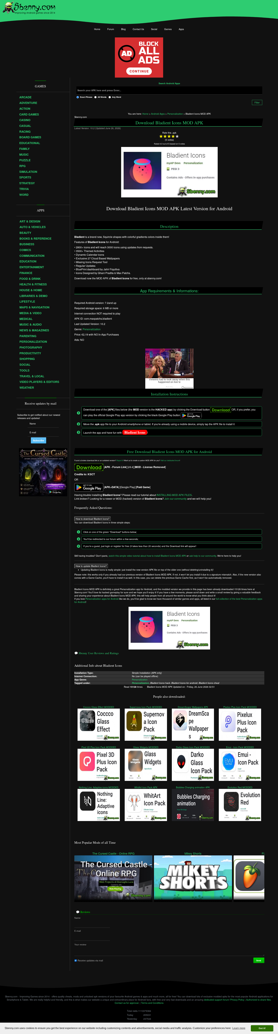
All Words (102, 97)
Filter (257, 102)
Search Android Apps (169, 83)
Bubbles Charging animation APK (193, 787)
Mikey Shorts (193, 853)
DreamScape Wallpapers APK (193, 707)
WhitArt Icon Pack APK (145, 787)
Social (154, 29)
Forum (110, 29)
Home (97, 29)
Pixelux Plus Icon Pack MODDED (240, 707)
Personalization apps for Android (102, 598)
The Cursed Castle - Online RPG (113, 853)
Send (258, 960)
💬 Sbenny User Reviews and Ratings (96, 653)
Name (77, 917)
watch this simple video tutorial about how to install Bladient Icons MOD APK (147, 555)
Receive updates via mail (90, 960)
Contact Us (138, 29)
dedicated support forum (216, 999)
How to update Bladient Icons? (91, 566)
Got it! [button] (262, 1028)
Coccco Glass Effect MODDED (98, 707)
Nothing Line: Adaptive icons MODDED (99, 787)
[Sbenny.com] (29, 7)
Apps (181, 29)
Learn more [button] (238, 1028)
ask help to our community (202, 555)
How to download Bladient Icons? (92, 518)
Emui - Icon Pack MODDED (240, 747)
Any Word (116, 97)
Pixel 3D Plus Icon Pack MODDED (98, 747)
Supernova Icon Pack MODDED (146, 707)
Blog (123, 29)
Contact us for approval (127, 1002)
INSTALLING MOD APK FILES (174, 495)
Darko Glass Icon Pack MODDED (193, 747)
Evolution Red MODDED (240, 787)
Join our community (175, 499)
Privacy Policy (237, 999)
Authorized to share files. (258, 999)
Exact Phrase (86, 97)
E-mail (77, 930)
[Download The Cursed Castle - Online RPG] (113, 877)
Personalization (92, 329)
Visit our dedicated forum (170, 460)
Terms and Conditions (152, 1002)
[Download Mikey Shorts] (193, 877)
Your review (80, 944)
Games (168, 29)
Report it (119, 460)
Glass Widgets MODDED (145, 747)
